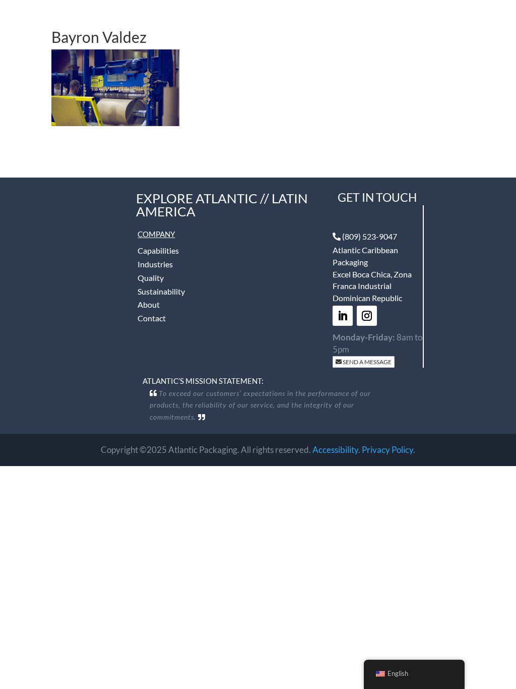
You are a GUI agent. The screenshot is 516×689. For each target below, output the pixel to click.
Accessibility (335, 449)
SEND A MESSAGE (367, 362)
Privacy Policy (387, 449)
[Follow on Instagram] (367, 316)
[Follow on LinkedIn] (343, 316)
